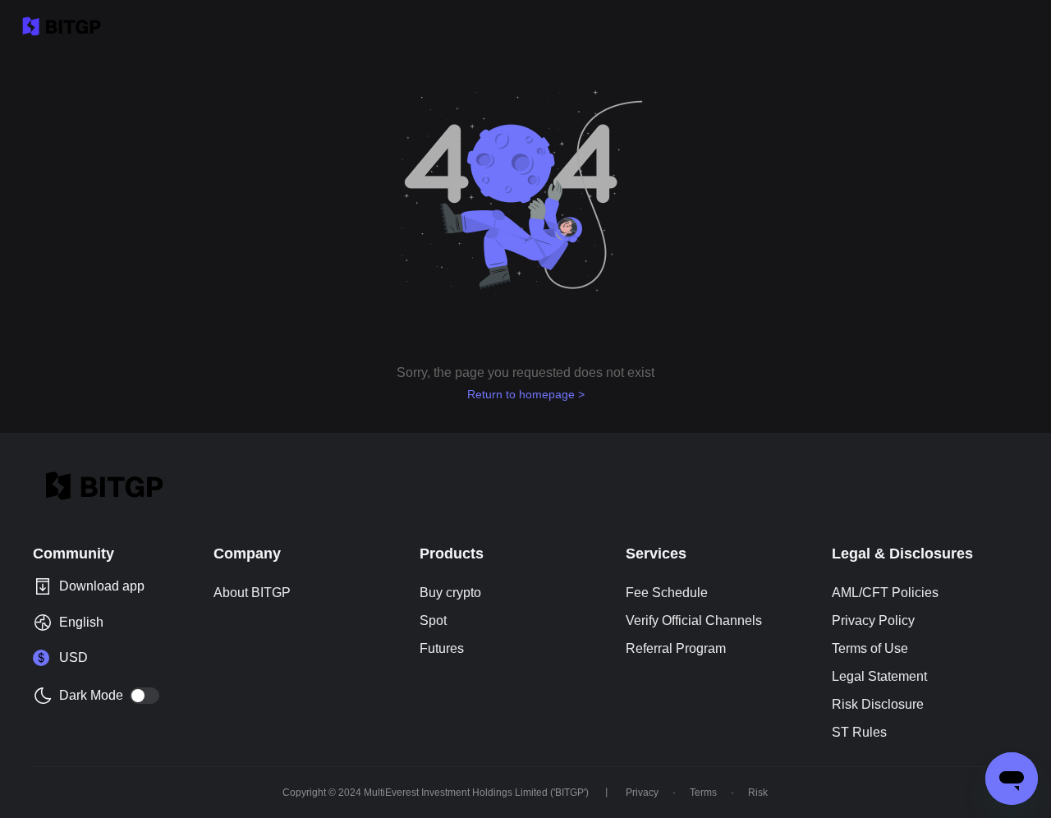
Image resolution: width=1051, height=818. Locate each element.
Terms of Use (870, 648)
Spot (433, 620)
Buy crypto (450, 593)
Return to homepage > (526, 394)
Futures (442, 648)
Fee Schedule (667, 593)
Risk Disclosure (878, 704)
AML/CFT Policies (885, 593)
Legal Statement (879, 676)
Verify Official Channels (694, 620)
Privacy (642, 792)
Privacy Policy (873, 620)
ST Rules (859, 732)
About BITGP (252, 593)
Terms (703, 792)
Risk (758, 792)
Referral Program (676, 648)
